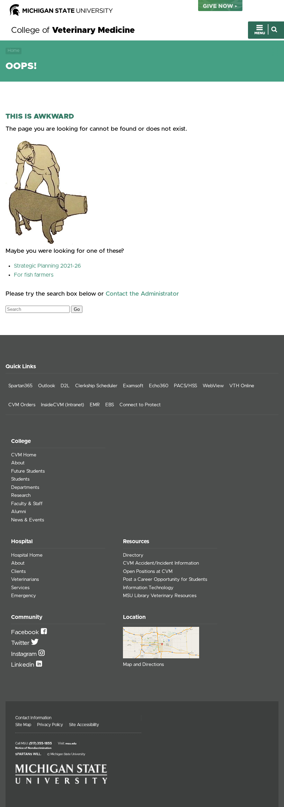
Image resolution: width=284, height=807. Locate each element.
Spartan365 (20, 385)
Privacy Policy (50, 725)
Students (20, 479)
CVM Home (23, 455)
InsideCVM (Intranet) (62, 404)
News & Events (27, 520)
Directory (133, 555)
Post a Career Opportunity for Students (165, 579)
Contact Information (33, 718)
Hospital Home (27, 555)
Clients (18, 571)
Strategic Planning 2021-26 (47, 266)
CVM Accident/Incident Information (161, 563)
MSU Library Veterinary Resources (159, 595)
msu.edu (71, 743)
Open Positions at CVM (147, 571)
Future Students (28, 471)
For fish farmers (33, 275)
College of (73, 30)
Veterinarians (25, 579)
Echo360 (158, 385)
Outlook (46, 385)
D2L (65, 385)
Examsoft (133, 385)
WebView (213, 385)
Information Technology (148, 587)
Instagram (24, 654)
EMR (95, 404)
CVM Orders (21, 404)
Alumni (18, 511)
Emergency (23, 595)
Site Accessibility (84, 725)
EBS (109, 404)
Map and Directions (143, 664)
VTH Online (241, 385)
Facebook (26, 632)
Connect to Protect (140, 404)
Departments (25, 487)
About (18, 463)
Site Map (23, 725)
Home (13, 50)
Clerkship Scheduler (96, 385)
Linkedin (23, 665)
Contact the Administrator (142, 294)
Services (20, 587)
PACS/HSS (185, 385)
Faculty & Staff (27, 503)
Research (20, 495)
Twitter (21, 643)
